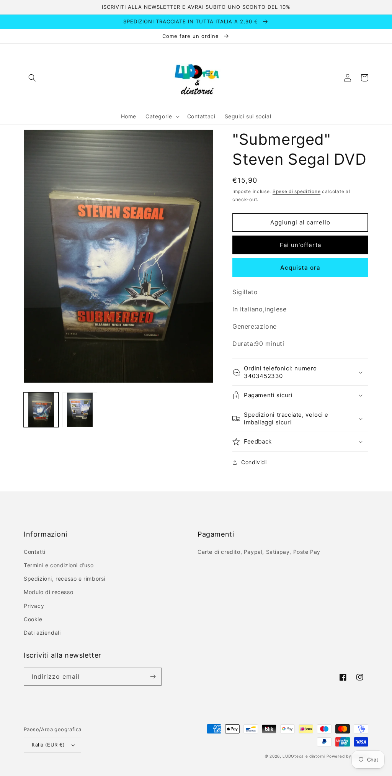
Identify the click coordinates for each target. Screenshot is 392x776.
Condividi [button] (253, 462)
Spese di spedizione (296, 191)
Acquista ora (300, 267)
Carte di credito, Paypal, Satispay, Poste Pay (259, 551)
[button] (32, 77)
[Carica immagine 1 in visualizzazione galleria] (41, 409)
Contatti (35, 551)
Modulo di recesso (48, 592)
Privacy (34, 605)
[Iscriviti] (152, 677)
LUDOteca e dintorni (304, 756)
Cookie (33, 619)
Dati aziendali (42, 632)
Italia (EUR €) (48, 745)
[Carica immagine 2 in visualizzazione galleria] (79, 409)
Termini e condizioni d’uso (59, 565)
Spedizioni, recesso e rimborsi (64, 578)
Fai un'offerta (300, 245)
